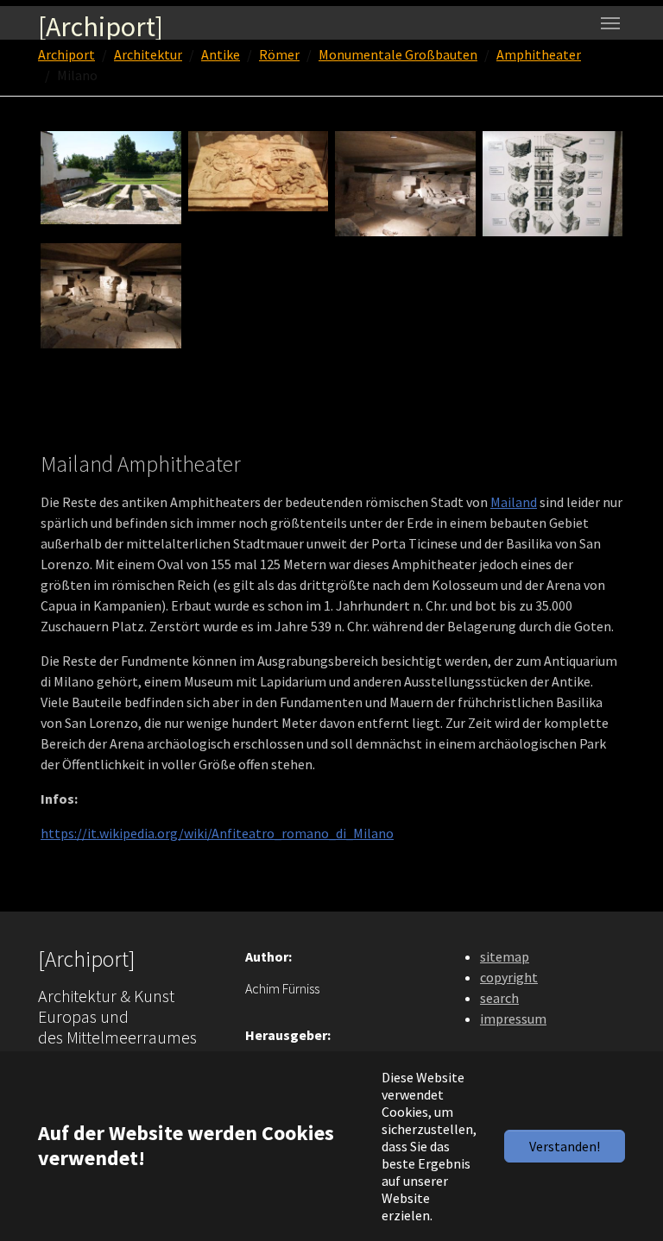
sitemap (504, 956)
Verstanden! (564, 1146)
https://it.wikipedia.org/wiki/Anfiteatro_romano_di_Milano (217, 833)
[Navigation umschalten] (610, 23)
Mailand (513, 502)
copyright (509, 977)
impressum (513, 1018)
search (499, 997)
